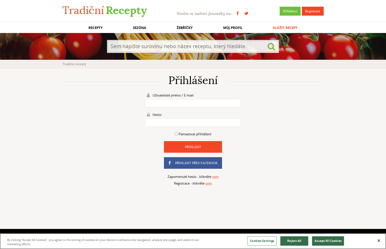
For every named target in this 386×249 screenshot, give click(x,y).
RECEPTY (95, 27)
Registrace (312, 11)
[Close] (379, 241)
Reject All (294, 241)
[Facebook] (237, 13)
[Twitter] (246, 13)
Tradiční (104, 10)
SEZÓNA (139, 27)
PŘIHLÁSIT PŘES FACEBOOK (196, 163)
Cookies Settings (262, 241)
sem (215, 176)
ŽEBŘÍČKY (185, 27)
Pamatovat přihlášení (195, 134)
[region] (193, 241)
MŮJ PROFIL (232, 27)
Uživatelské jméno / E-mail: (173, 95)
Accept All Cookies (328, 241)
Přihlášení (290, 11)
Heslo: (157, 114)
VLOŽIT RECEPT (285, 27)
